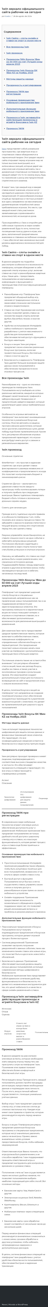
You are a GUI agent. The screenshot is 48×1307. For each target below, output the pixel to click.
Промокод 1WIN (15, 128)
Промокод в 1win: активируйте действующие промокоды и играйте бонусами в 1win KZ (23, 120)
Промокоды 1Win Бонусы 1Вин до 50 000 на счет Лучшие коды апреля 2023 (24, 61)
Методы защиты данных (19, 79)
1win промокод (14, 53)
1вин (4, 149)
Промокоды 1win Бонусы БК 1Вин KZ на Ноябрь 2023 (21, 71)
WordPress (22, 1304)
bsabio (8, 16)
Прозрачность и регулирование (23, 85)
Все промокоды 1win (17, 47)
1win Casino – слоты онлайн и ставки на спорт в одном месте (23, 39)
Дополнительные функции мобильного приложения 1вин (22, 110)
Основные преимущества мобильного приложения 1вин (22, 101)
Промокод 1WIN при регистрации (17, 92)
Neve (4, 1304)
